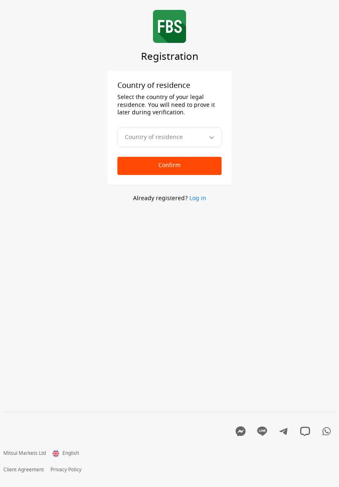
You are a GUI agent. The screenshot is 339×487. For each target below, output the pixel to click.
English (70, 453)
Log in (197, 198)
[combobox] (169, 137)
